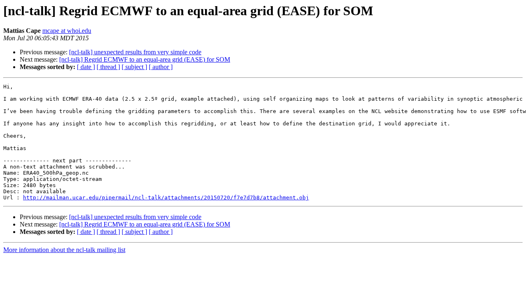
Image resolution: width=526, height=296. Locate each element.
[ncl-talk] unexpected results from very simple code (135, 52)
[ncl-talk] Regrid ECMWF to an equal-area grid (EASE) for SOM (144, 59)
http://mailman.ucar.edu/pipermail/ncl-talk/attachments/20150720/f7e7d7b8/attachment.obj (166, 197)
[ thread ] (108, 66)
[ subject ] (134, 66)
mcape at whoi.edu (66, 30)
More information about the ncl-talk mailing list (64, 249)
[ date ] (86, 66)
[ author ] (161, 66)
